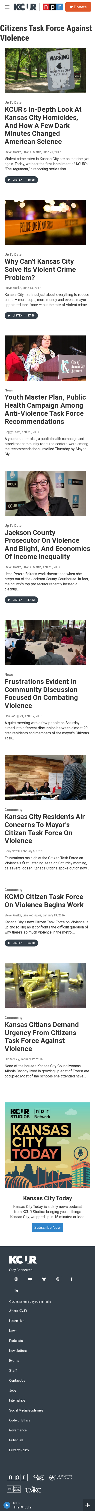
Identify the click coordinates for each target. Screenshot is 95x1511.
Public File (16, 1440)
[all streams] (89, 1505)
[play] (7, 1505)
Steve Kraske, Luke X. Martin (23, 152)
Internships (17, 1400)
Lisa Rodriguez (14, 716)
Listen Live (16, 1321)
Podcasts (16, 1341)
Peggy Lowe (12, 432)
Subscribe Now (47, 1227)
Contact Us (17, 1380)
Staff (13, 1370)
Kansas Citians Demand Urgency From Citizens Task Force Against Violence (42, 1037)
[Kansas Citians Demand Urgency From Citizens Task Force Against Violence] (45, 985)
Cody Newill (12, 851)
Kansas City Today (47, 1198)
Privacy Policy (19, 1450)
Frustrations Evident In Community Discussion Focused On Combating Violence (41, 693)
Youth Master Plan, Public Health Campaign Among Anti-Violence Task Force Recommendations (45, 409)
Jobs (12, 1390)
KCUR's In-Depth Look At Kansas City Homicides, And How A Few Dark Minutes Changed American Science (43, 125)
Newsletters (18, 1351)
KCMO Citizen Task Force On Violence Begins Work (44, 901)
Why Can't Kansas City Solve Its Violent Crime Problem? (40, 269)
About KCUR (18, 1311)
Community (13, 810)
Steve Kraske (13, 288)
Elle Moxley (12, 1059)
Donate (80, 7)
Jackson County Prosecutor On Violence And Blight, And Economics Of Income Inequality (47, 544)
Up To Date (13, 102)
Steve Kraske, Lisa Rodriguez (23, 915)
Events (14, 1360)
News (9, 390)
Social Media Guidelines (26, 1410)
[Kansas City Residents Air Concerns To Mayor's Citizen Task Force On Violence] (45, 777)
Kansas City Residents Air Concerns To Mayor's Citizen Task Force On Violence (45, 829)
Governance (18, 1430)
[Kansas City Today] (47, 1145)
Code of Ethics (19, 1420)
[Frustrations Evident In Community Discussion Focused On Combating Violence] (45, 642)
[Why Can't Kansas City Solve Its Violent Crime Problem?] (45, 222)
